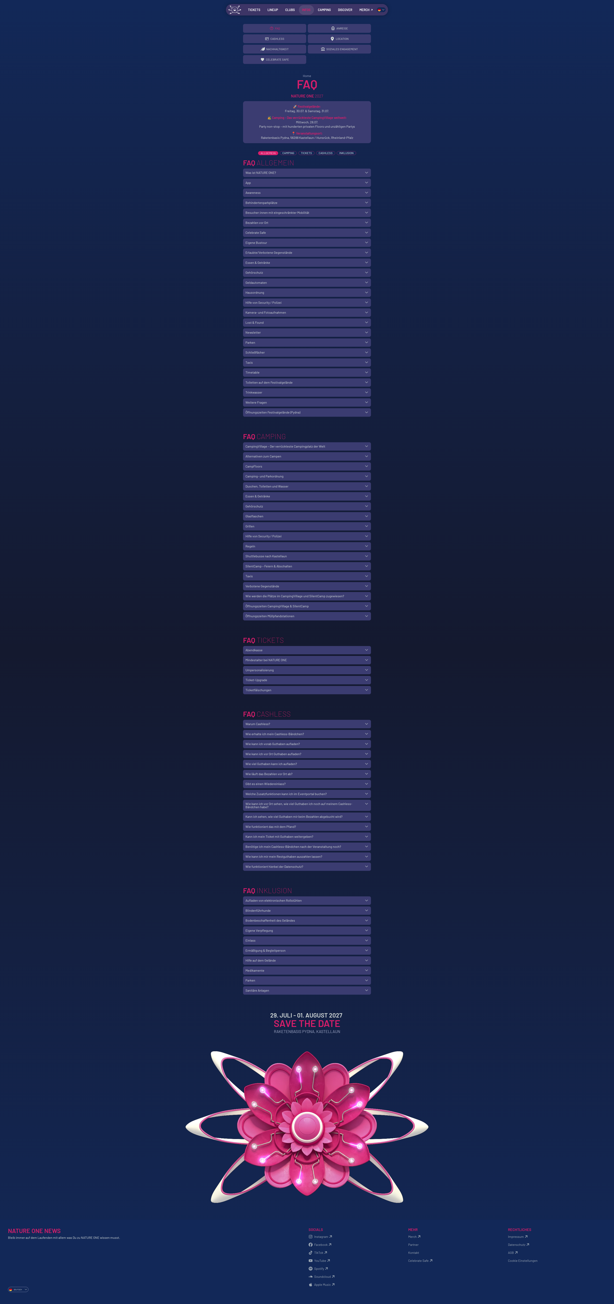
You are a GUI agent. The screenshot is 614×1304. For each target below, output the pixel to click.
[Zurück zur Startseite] (234, 10)
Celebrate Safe (418, 1260)
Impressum (516, 1236)
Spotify (319, 1268)
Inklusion (346, 153)
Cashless (326, 153)
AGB (511, 1252)
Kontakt (413, 1252)
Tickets (306, 153)
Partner (413, 1244)
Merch (412, 1236)
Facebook (321, 1244)
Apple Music (322, 1284)
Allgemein (268, 153)
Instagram (321, 1236)
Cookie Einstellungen (523, 1260)
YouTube (320, 1260)
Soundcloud (322, 1276)
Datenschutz (516, 1244)
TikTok (318, 1252)
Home (307, 76)
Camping (288, 153)
